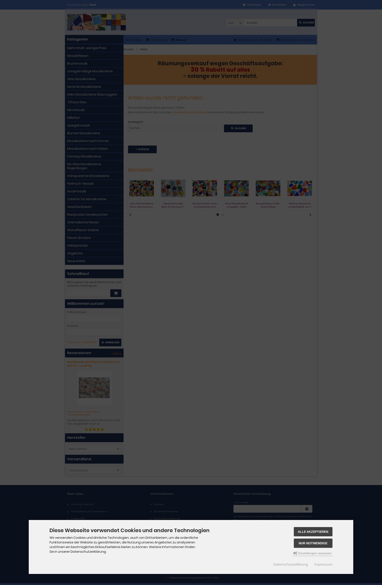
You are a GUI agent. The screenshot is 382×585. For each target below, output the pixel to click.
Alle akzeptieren (313, 531)
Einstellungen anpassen (314, 553)
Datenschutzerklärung (290, 564)
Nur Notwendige (313, 543)
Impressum (323, 564)
